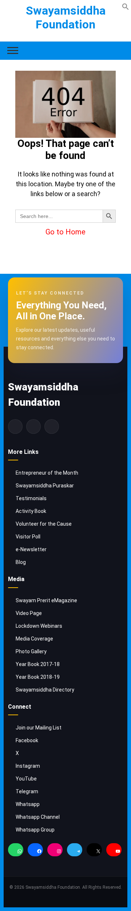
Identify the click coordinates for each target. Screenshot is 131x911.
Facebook (27, 740)
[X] (94, 851)
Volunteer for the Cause (44, 524)
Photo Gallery (31, 651)
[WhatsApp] (15, 851)
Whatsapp (28, 804)
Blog (21, 562)
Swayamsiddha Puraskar (45, 485)
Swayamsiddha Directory (45, 690)
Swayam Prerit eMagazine (46, 600)
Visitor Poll (28, 537)
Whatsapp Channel (38, 817)
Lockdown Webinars (39, 626)
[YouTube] (114, 851)
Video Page (29, 613)
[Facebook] (15, 426)
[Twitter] (33, 426)
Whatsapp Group (35, 830)
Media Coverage (34, 639)
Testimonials (31, 498)
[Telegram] (74, 851)
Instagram (28, 766)
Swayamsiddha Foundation (66, 17)
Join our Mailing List (38, 728)
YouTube (26, 779)
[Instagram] (51, 426)
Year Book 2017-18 (38, 664)
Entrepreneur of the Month (47, 473)
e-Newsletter (31, 549)
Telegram (27, 791)
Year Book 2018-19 (38, 677)
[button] (125, 6)
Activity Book (31, 511)
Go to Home (65, 231)
